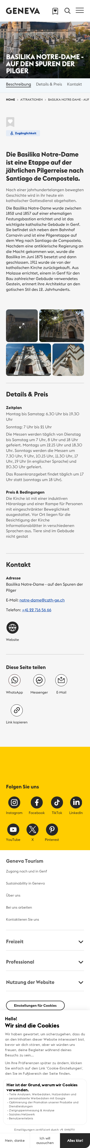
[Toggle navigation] (80, 10)
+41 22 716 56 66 (37, 610)
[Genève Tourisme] (23, 11)
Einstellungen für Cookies (35, 1005)
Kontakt (74, 84)
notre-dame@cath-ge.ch (42, 600)
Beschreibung (18, 84)
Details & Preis (49, 84)
